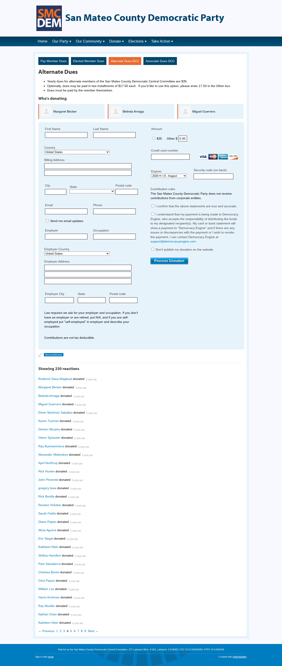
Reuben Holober (49, 505)
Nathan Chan (47, 614)
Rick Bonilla (46, 496)
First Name (52, 129)
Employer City (54, 294)
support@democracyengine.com (173, 241)
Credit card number (164, 150)
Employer (51, 230)
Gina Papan (46, 580)
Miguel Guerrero (203, 111)
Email (49, 205)
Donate (115, 41)
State (73, 187)
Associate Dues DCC (160, 61)
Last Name (100, 129)
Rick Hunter (46, 471)
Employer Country (56, 249)
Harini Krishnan (49, 597)
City (47, 185)
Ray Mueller (46, 606)
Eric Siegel (45, 538)
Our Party (60, 41)
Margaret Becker (65, 111)
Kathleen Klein (48, 547)
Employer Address (57, 261)
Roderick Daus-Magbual (55, 379)
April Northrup (48, 463)
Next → (93, 631)
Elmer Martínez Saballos (55, 412)
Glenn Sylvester (49, 437)
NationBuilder (240, 656)
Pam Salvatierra (49, 564)
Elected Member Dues (88, 61)
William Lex (46, 589)
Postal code (123, 185)
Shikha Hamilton (49, 555)
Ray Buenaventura (51, 446)
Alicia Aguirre (47, 530)
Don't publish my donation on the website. (184, 249)
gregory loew (47, 488)
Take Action (160, 41)
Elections (136, 41)
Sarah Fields (47, 513)
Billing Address (54, 160)
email (50, 656)
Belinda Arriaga (133, 111)
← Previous (46, 631)
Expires (156, 171)
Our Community (89, 41)
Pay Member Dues (54, 61)
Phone (97, 205)
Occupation (101, 230)
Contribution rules (162, 189)
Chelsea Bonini (48, 572)
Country (49, 147)
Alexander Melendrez (53, 454)
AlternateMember (53, 354)
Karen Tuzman (48, 421)
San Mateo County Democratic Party (144, 17)
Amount (156, 129)
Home (42, 41)
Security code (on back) (210, 170)
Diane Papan (47, 522)
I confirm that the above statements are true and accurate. (196, 206)
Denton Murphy (49, 429)
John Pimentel (48, 479)
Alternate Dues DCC (125, 61)
